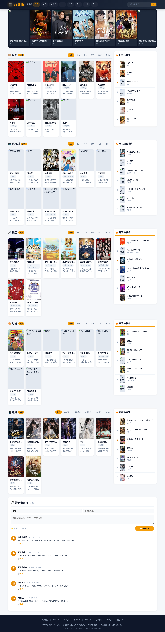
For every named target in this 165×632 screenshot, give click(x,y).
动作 (78, 55)
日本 (85, 324)
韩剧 (85, 144)
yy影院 (20, 4)
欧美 (92, 144)
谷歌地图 (88, 620)
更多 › (108, 55)
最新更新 (45, 620)
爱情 (92, 55)
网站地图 (56, 620)
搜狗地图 (120, 620)
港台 (92, 233)
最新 (71, 55)
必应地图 (99, 620)
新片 (86, 4)
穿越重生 (67, 412)
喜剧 (85, 55)
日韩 (85, 233)
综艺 (62, 4)
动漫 (70, 4)
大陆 (78, 233)
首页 (37, 4)
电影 (45, 4)
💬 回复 (20, 543)
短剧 (78, 4)
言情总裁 (88, 412)
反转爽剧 (78, 412)
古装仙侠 (98, 412)
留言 (94, 4)
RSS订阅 (67, 620)
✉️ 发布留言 (145, 528)
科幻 (100, 55)
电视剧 (53, 4)
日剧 (100, 144)
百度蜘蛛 (77, 620)
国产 (78, 144)
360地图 (109, 620)
